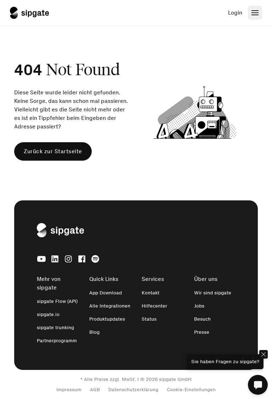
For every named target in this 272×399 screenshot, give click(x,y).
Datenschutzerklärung (133, 390)
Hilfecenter (154, 306)
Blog (94, 332)
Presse (201, 332)
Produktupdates (107, 319)
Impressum (68, 390)
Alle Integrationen (109, 306)
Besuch (202, 319)
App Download (105, 293)
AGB (95, 390)
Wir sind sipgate (212, 293)
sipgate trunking (55, 328)
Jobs (199, 306)
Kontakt (150, 293)
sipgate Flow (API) (57, 301)
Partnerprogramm (57, 341)
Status (149, 319)
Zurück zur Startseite (53, 151)
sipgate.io (48, 314)
